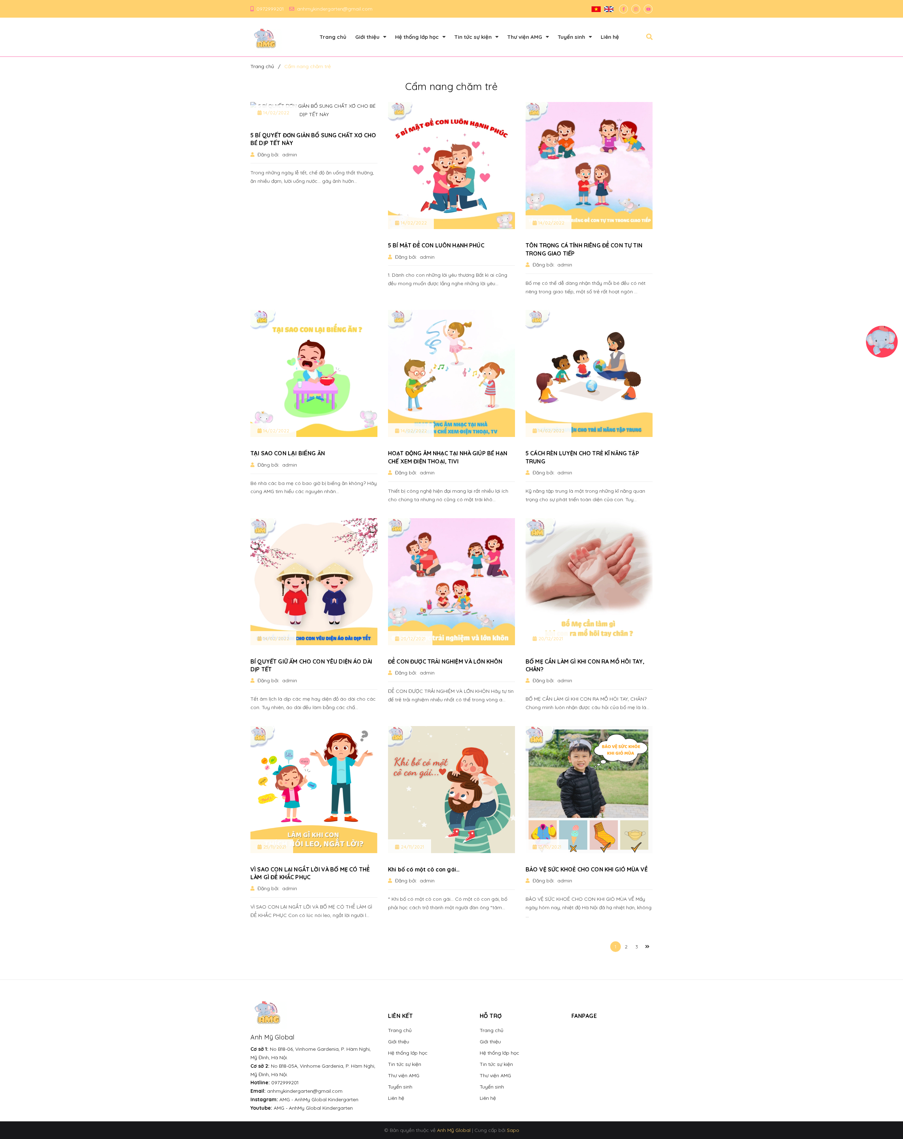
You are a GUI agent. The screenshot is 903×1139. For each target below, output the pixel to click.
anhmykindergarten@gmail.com (334, 9)
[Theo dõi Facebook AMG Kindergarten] (623, 9)
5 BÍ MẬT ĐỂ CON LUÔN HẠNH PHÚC (436, 245)
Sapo (513, 1130)
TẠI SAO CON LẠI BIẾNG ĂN (287, 453)
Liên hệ (396, 1098)
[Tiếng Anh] (608, 9)
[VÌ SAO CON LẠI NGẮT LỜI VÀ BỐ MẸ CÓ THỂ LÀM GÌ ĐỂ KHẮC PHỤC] (313, 789)
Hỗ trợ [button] (491, 1015)
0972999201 (270, 9)
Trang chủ (400, 1030)
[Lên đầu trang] (757, 1121)
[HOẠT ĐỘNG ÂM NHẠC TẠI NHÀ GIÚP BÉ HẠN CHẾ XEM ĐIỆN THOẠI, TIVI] (451, 373)
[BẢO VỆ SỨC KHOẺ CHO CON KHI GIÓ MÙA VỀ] (589, 789)
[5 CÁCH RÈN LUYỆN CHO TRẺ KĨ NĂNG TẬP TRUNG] (589, 373)
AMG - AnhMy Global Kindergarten (318, 1099)
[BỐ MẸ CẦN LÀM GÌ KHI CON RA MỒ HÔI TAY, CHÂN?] (589, 581)
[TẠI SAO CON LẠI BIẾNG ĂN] (313, 373)
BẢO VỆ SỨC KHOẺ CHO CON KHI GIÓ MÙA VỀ (587, 869)
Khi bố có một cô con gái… (424, 869)
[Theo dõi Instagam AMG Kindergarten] (635, 9)
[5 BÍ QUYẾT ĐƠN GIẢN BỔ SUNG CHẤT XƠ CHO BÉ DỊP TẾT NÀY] (313, 110)
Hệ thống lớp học (408, 1053)
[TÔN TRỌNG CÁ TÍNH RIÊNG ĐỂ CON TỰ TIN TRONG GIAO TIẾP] (589, 165)
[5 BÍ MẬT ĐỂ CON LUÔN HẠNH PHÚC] (451, 165)
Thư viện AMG (403, 1075)
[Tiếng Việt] (596, 9)
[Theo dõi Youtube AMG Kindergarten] (648, 9)
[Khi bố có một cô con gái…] (451, 789)
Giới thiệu (398, 1041)
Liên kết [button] (400, 1015)
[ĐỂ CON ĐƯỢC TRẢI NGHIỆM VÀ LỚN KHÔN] (451, 581)
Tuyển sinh (400, 1087)
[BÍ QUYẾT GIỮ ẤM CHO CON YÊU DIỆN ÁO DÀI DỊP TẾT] (313, 581)
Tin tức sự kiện (404, 1064)
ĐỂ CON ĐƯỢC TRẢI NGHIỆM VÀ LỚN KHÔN (445, 661)
